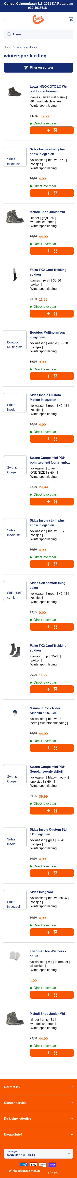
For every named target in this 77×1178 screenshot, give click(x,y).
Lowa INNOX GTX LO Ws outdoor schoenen (48, 89)
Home (7, 47)
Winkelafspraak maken (24, 1170)
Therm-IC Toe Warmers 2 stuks (48, 954)
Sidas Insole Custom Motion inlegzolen (14, 407)
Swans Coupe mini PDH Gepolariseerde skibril (15, 779)
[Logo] (38, 19)
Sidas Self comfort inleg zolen (15, 595)
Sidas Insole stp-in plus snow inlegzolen (14, 162)
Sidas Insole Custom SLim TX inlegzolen (14, 842)
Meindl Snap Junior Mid (47, 212)
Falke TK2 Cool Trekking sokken (48, 272)
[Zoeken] (7, 34)
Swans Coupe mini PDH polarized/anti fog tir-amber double (15, 470)
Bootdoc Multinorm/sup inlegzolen (14, 345)
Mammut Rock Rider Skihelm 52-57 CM (45, 711)
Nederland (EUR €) (21, 1155)
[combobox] (38, 34)
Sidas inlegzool (13, 904)
